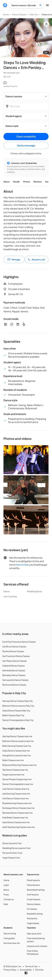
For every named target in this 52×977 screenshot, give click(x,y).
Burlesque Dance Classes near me (18, 808)
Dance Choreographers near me (17, 784)
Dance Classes (19, 14)
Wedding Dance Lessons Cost (16, 848)
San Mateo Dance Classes (14, 660)
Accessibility (26, 969)
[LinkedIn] (18, 324)
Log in (6, 885)
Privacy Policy (9, 969)
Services (39, 969)
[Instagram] (12, 324)
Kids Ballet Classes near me (15, 817)
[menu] (5, 5)
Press (6, 894)
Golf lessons (33, 894)
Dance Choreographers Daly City (18, 720)
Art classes (32, 909)
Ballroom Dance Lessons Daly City (18, 705)
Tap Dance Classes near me (15, 769)
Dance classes (33, 904)
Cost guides (9, 938)
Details (16, 181)
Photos (26, 181)
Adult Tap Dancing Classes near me (18, 827)
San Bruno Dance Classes (14, 646)
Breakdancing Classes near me (17, 803)
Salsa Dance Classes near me (16, 750)
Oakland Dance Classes (13, 665)
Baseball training (34, 913)
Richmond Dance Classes (14, 684)
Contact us (8, 899)
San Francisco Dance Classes (16, 656)
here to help (22, 564)
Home (6, 14)
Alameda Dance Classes (13, 670)
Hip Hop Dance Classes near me (17, 736)
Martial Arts (32, 918)
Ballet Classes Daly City (13, 715)
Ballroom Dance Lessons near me (18, 741)
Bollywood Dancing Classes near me (19, 765)
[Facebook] (5, 324)
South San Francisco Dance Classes (19, 641)
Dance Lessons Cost (12, 843)
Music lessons (33, 880)
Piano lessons (33, 885)
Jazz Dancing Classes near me (16, 793)
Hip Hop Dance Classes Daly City (17, 701)
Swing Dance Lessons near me (16, 755)
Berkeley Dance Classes (13, 675)
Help (5, 904)
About (6, 181)
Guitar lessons (33, 899)
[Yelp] (24, 324)
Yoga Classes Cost (11, 857)
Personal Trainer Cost (12, 852)
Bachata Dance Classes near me (17, 812)
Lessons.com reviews (37, 946)
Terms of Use (31, 966)
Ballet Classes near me (13, 760)
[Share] (46, 24)
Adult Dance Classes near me (16, 822)
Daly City (34, 14)
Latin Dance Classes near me (15, 788)
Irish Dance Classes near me (15, 798)
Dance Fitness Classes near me (16, 779)
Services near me (11, 943)
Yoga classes (33, 923)
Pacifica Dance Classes (13, 651)
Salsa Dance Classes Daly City (16, 710)
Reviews (38, 181)
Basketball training (35, 889)
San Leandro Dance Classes (15, 680)
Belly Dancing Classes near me (16, 745)
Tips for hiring (9, 933)
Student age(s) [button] (13, 116)
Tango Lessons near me (13, 774)
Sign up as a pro (34, 933)
